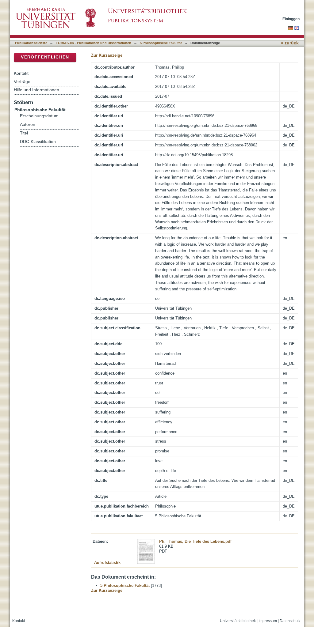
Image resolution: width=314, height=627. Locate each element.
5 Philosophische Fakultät (161, 43)
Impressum (267, 621)
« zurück (290, 43)
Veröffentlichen (45, 57)
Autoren (27, 124)
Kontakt (21, 73)
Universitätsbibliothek (238, 621)
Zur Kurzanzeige (106, 55)
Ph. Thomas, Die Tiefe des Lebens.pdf (195, 541)
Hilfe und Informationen (36, 89)
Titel (24, 133)
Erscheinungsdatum (39, 116)
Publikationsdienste (31, 43)
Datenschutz (290, 621)
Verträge (22, 81)
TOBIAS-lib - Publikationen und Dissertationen (93, 43)
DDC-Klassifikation (38, 141)
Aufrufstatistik (107, 562)
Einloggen (291, 19)
